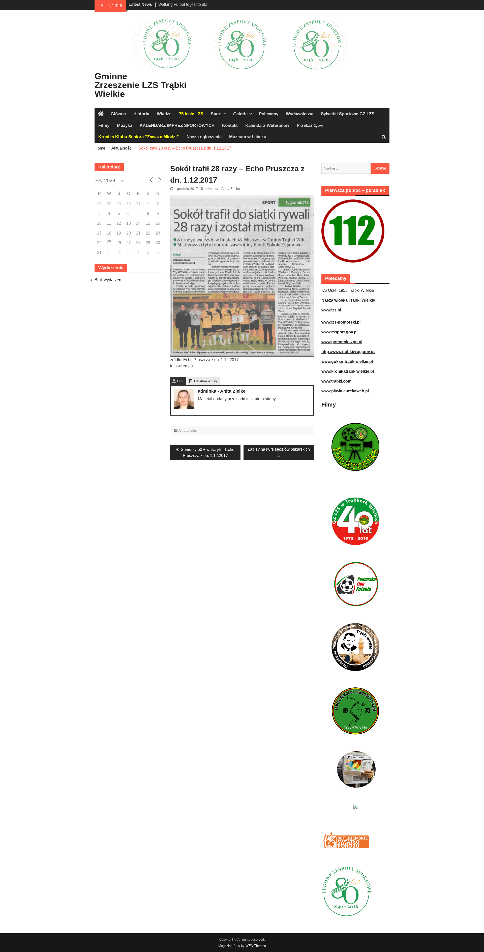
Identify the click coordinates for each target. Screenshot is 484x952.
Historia (141, 113)
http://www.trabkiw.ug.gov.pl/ (348, 352)
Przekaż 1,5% (310, 125)
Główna (118, 113)
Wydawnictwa (299, 113)
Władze (164, 113)
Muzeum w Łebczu (247, 136)
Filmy (103, 125)
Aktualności (187, 430)
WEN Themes (256, 946)
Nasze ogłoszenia (204, 136)
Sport (216, 113)
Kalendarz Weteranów (267, 125)
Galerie (240, 113)
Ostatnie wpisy (205, 381)
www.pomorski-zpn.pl (341, 342)
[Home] (101, 114)
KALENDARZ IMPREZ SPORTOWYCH (177, 125)
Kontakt (230, 125)
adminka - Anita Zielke (222, 189)
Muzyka (124, 125)
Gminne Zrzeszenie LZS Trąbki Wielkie (141, 85)
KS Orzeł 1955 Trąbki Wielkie (347, 290)
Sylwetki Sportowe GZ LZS (347, 113)
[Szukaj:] (355, 168)
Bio (180, 381)
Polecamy (268, 113)
